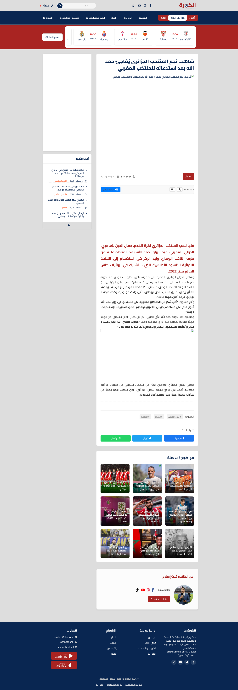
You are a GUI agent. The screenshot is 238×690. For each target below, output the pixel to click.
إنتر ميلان (112, 648)
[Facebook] (150, 6)
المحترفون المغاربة (95, 18)
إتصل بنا (152, 653)
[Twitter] (186, 662)
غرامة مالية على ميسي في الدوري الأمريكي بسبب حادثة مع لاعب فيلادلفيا (67, 173)
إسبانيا (113, 642)
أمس (192, 17)
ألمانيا (113, 637)
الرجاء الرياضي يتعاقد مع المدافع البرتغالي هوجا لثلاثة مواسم (68, 188)
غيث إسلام (126, 176)
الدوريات (128, 18)
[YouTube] (139, 6)
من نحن (152, 637)
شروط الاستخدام (114, 685)
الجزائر (188, 176)
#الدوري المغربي (60, 194)
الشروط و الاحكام (147, 648)
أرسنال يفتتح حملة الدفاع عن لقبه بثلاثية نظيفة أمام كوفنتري (68, 215)
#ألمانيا (64, 207)
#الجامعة (145, 417)
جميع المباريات (52, 37)
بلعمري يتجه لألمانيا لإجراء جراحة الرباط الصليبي (66, 201)
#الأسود (158, 417)
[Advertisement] (147, 219)
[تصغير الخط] (180, 189)
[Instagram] (145, 6)
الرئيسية (143, 18)
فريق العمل (150, 642)
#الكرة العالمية (61, 181)
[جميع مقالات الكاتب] (183, 595)
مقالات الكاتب (160, 599)
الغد (163, 17)
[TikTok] (133, 6)
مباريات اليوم (178, 17)
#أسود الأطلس (174, 417)
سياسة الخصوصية (133, 685)
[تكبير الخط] (172, 189)
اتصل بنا (99, 685)
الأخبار (114, 18)
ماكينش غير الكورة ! (69, 18)
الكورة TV (47, 18)
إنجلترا (114, 653)
